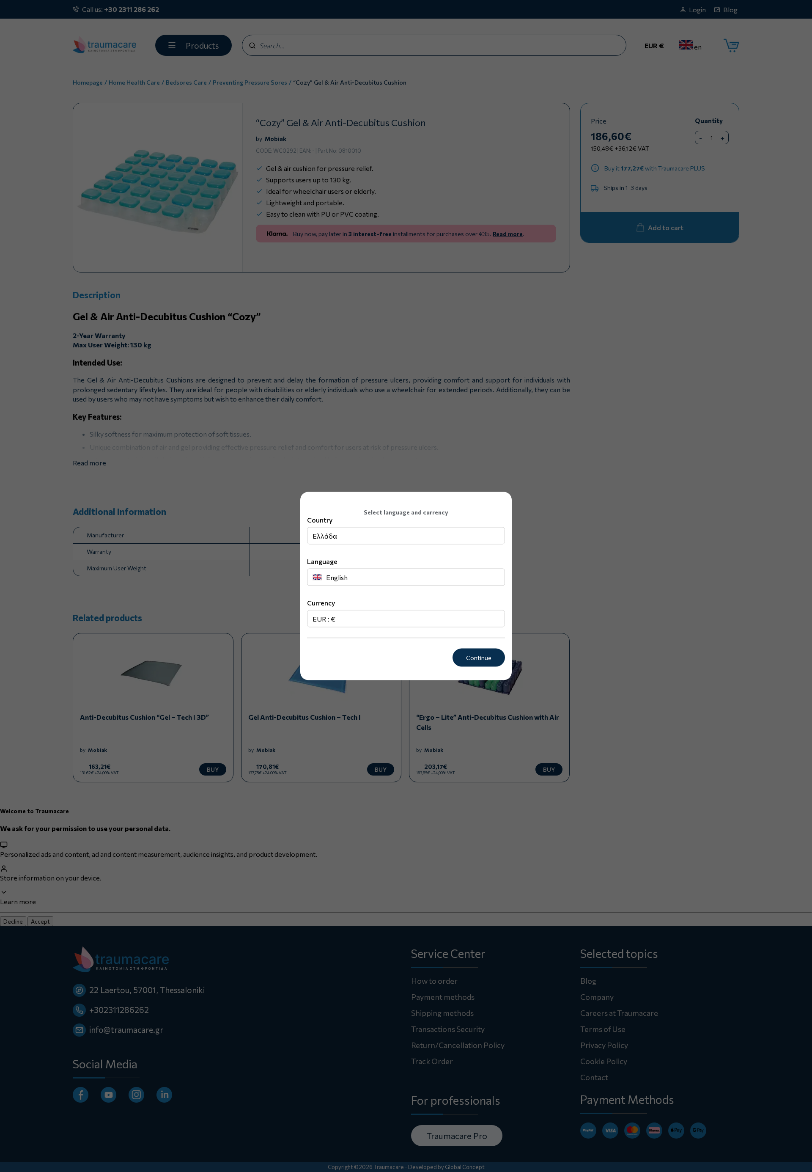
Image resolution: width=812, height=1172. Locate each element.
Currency (321, 603)
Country (319, 520)
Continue (478, 657)
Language (322, 561)
